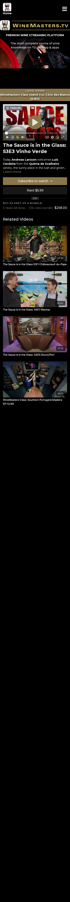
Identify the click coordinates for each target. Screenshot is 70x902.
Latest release (35, 95)
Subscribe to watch (33, 181)
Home (7, 13)
